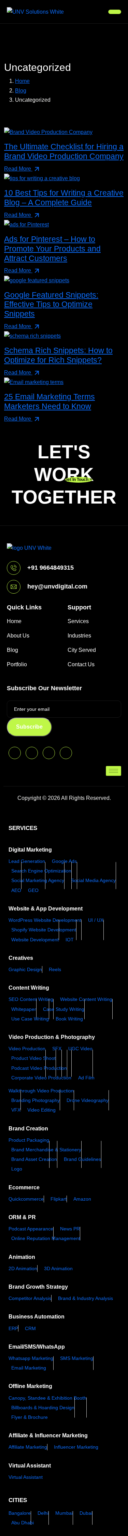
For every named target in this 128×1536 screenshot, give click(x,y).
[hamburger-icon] (114, 12)
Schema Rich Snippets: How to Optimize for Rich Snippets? (58, 355)
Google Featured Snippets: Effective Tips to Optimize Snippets (51, 304)
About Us (18, 636)
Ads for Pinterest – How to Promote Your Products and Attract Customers (52, 248)
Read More (18, 169)
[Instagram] (49, 753)
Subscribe (29, 727)
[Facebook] (32, 753)
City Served (82, 650)
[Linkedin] (66, 753)
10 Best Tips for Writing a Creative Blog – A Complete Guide (64, 197)
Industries (79, 636)
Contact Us (81, 664)
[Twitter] (15, 753)
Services (78, 621)
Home (14, 621)
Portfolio (17, 664)
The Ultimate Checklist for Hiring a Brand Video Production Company (64, 151)
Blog (12, 650)
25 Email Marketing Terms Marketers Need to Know (49, 401)
